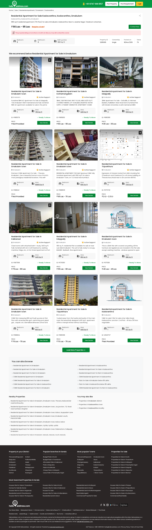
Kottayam (12, 462)
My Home (60, 514)
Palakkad (12, 467)
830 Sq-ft (38, 330)
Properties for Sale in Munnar (121, 473)
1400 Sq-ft (39, 257)
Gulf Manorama (78, 510)
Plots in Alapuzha (48, 465)
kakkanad (97, 462)
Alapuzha (12, 460)
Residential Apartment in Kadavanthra (93, 366)
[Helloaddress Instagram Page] (107, 505)
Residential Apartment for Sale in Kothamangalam (72, 92)
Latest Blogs (23, 514)
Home (11, 10)
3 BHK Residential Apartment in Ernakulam (28, 377)
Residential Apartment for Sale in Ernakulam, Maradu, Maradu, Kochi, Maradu (38, 435)
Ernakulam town (99, 457)
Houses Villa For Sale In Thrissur (120, 485)
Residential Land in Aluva (85, 488)
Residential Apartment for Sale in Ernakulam (29, 369)
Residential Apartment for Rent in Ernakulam (29, 373)
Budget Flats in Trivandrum (52, 460)
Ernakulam (39, 10)
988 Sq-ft (129, 257)
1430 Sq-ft (84, 112)
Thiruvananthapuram (16, 457)
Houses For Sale (48, 491)
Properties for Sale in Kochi (120, 457)
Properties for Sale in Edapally (121, 467)
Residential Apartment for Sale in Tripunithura (117, 165)
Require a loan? (38, 27)
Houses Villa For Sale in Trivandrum (20, 485)
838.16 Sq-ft (39, 185)
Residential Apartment (26, 10)
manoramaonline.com (56, 527)
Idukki (27, 462)
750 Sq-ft (38, 112)
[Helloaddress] (18, 4)
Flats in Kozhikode (49, 467)
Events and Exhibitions (47, 514)
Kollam (27, 457)
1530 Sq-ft (84, 185)
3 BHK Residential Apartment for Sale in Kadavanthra (32, 384)
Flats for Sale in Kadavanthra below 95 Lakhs (95, 384)
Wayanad (28, 470)
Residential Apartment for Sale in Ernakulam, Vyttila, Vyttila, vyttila (34, 425)
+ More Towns (98, 473)
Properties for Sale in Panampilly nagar (124, 465)
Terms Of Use (135, 527)
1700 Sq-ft (129, 185)
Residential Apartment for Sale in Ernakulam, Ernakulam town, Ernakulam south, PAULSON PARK (39, 417)
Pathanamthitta (30, 460)
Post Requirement (127, 4)
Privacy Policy (125, 527)
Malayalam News (27, 510)
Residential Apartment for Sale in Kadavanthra (117, 310)
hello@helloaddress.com (85, 521)
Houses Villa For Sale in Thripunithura (122, 488)
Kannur (11, 473)
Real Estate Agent (82, 493)
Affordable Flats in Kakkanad (52, 462)
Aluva (95, 460)
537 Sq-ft (129, 330)
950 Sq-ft (83, 257)
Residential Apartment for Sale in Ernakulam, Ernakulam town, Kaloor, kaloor (38, 422)
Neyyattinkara (82, 473)
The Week (101, 510)
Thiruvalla (80, 470)
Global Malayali (91, 510)
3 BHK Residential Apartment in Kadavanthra (95, 377)
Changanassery (82, 462)
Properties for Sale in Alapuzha (121, 470)
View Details (44, 123)
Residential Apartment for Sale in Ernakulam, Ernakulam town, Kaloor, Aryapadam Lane (42, 412)
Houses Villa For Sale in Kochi (52, 485)
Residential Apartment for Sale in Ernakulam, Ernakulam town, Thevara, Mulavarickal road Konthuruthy (41, 402)
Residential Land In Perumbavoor (20, 493)
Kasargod (28, 473)
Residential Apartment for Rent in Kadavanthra (96, 373)
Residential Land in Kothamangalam (89, 491)
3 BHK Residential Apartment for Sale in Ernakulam (31, 380)
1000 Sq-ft (129, 112)
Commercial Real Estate (118, 496)
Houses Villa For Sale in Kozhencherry (122, 493)
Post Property (112, 4)
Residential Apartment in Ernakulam (26, 366)
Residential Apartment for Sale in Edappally (117, 92)
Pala (78, 467)
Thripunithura (98, 470)
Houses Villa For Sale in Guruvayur (121, 491)
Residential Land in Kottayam (86, 485)
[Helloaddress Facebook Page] (101, 505)
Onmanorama (39, 510)
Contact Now (134, 27)
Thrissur (28, 465)
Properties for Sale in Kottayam (121, 462)
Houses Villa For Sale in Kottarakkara (55, 493)
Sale (16, 10)
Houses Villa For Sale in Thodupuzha (21, 496)
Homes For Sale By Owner (17, 488)
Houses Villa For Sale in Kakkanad (54, 488)
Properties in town (91, 404)
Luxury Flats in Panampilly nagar (53, 473)
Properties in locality (91, 408)
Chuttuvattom (66, 510)
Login (139, 4)
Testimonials (33, 514)
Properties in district (90, 401)
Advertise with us (71, 514)
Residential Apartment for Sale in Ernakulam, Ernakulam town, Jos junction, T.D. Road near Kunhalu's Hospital (41, 408)
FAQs (141, 527)
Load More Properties (75, 350)
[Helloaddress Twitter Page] (104, 505)
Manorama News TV (53, 510)
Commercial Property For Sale (87, 496)
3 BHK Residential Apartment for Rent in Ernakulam (31, 388)
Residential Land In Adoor (51, 496)
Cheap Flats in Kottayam (51, 470)
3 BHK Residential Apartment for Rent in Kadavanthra (98, 388)
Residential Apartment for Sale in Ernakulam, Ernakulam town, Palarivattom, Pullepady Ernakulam (41, 430)
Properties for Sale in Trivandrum (122, 460)
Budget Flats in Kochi (50, 457)
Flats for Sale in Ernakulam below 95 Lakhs (94, 380)
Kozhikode (12, 470)
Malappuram (29, 467)
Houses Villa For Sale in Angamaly (20, 491)
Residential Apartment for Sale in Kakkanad (26, 237)
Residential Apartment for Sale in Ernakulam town (26, 92)
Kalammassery (99, 465)
